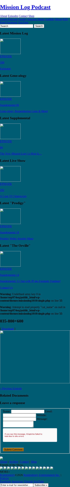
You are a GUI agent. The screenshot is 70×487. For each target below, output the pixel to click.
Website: (41, 415)
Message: (42, 418)
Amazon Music (36, 19)
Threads (28, 481)
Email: (48, 411)
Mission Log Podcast (25, 7)
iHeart (58, 19)
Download (8, 328)
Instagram (17, 481)
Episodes (13, 15)
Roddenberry (7, 475)
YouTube (23, 22)
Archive (13, 461)
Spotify (22, 19)
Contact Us (6, 287)
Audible (49, 19)
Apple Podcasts (9, 19)
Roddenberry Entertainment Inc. (42, 475)
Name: (6, 411)
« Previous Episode (11, 388)
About (3, 15)
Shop (31, 15)
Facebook (11, 22)
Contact (23, 15)
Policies (4, 478)
